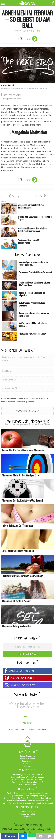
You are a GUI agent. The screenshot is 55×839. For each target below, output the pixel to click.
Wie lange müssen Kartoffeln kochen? (27, 782)
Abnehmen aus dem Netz (24, 30)
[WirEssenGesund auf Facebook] (53, 2)
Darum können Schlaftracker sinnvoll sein (31, 801)
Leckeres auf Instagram (23, 685)
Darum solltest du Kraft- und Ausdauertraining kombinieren (27, 798)
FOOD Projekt (27, 759)
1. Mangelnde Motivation (11, 99)
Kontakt (27, 766)
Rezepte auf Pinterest (22, 678)
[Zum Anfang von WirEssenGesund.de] (27, 738)
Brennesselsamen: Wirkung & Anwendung (27, 777)
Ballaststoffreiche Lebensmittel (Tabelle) (27, 780)
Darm (4, 803)
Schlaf (10, 801)
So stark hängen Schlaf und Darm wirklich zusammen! (31, 803)
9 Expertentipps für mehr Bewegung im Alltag (27, 796)
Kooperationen (28, 761)
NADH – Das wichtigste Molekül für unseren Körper (27, 793)
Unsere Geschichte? (28, 756)
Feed (28, 819)
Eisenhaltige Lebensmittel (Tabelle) (27, 775)
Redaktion (27, 764)
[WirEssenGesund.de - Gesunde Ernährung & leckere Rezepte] (27, 2)
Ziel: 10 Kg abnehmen (27, 785)
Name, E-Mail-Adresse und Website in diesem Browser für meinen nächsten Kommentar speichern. (24, 400)
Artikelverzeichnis (27, 812)
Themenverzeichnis (27, 814)
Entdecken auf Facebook (21, 671)
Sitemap (27, 817)
